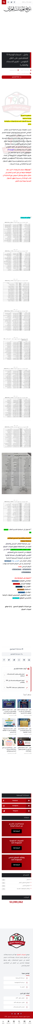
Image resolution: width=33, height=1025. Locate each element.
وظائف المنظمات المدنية (23, 888)
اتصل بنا (22, 987)
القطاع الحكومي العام (24, 882)
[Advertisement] (16, 34)
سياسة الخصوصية (20, 982)
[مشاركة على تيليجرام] (14, 660)
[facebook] (21, 1013)
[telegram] (18, 1013)
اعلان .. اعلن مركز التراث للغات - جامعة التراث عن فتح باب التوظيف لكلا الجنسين (24, 711)
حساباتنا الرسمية (20, 978)
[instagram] (12, 1013)
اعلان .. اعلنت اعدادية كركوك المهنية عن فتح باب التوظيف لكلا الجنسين (9, 730)
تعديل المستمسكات (19, 1007)
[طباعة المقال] (29, 660)
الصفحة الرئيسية (25, 73)
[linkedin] (15, 1013)
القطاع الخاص (26, 885)
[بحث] (4, 2)
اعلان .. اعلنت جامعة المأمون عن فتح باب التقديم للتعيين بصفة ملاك (24, 749)
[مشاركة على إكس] (9, 660)
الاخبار (28, 879)
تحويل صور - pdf (20, 998)
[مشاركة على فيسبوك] (4, 660)
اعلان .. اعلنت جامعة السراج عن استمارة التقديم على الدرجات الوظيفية (24, 730)
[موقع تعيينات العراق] (17, 10)
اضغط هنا (7, 561)
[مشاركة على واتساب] (19, 660)
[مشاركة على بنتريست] (24, 660)
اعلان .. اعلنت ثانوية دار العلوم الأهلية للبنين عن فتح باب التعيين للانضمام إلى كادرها (9, 711)
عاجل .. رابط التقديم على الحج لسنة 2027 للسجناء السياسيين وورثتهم (9, 749)
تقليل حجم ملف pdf (19, 1002)
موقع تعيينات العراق (13, 1016)
